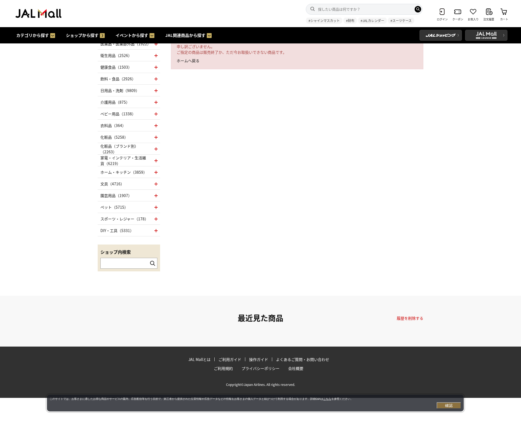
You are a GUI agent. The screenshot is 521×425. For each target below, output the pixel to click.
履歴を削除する (410, 318)
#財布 (350, 20)
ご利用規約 (223, 368)
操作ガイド (258, 359)
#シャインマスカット (324, 20)
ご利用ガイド (229, 359)
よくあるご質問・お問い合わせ (302, 359)
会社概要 (295, 368)
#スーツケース (401, 20)
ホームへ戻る (188, 60)
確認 (449, 405)
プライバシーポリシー (260, 368)
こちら (327, 398)
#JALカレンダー (372, 20)
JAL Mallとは (199, 359)
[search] (418, 9)
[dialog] (255, 403)
